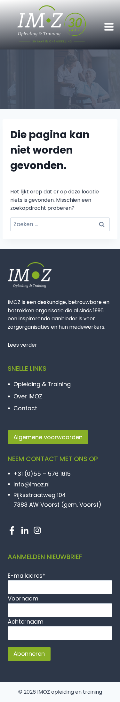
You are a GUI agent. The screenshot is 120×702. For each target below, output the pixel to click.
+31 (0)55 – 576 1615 (42, 474)
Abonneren (29, 654)
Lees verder (22, 345)
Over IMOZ (27, 396)
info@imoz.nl (32, 484)
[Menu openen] (109, 27)
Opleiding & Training (42, 384)
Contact (25, 408)
